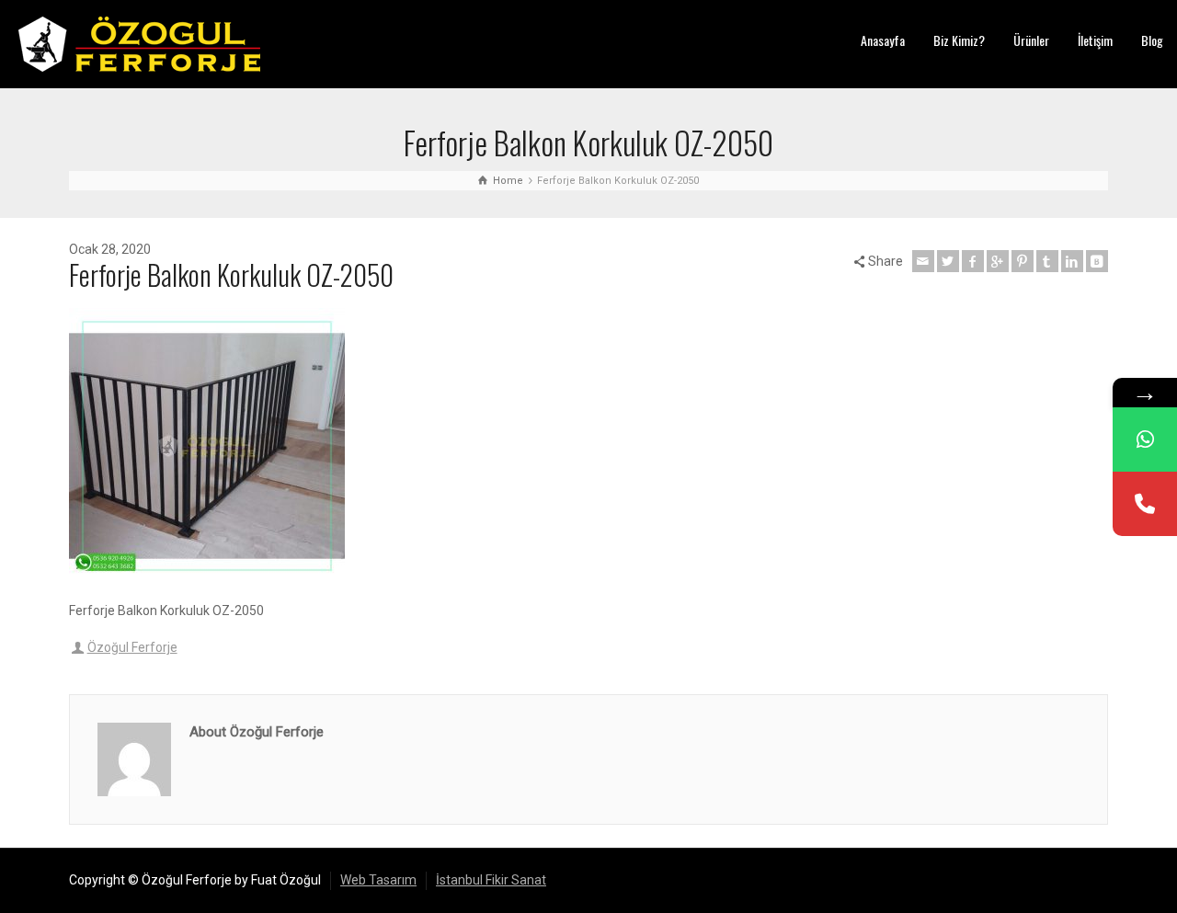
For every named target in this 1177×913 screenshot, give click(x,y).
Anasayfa (883, 40)
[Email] (923, 261)
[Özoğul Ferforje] (139, 43)
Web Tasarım (378, 880)
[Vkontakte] (1097, 261)
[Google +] (998, 261)
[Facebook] (973, 261)
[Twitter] (948, 261)
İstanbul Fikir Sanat (491, 880)
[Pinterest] (1022, 261)
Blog (1152, 40)
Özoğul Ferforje (132, 647)
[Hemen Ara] (1145, 504)
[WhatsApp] (1145, 439)
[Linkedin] (1072, 261)
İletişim (1095, 40)
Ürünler (1031, 40)
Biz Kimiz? (959, 40)
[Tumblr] (1047, 261)
